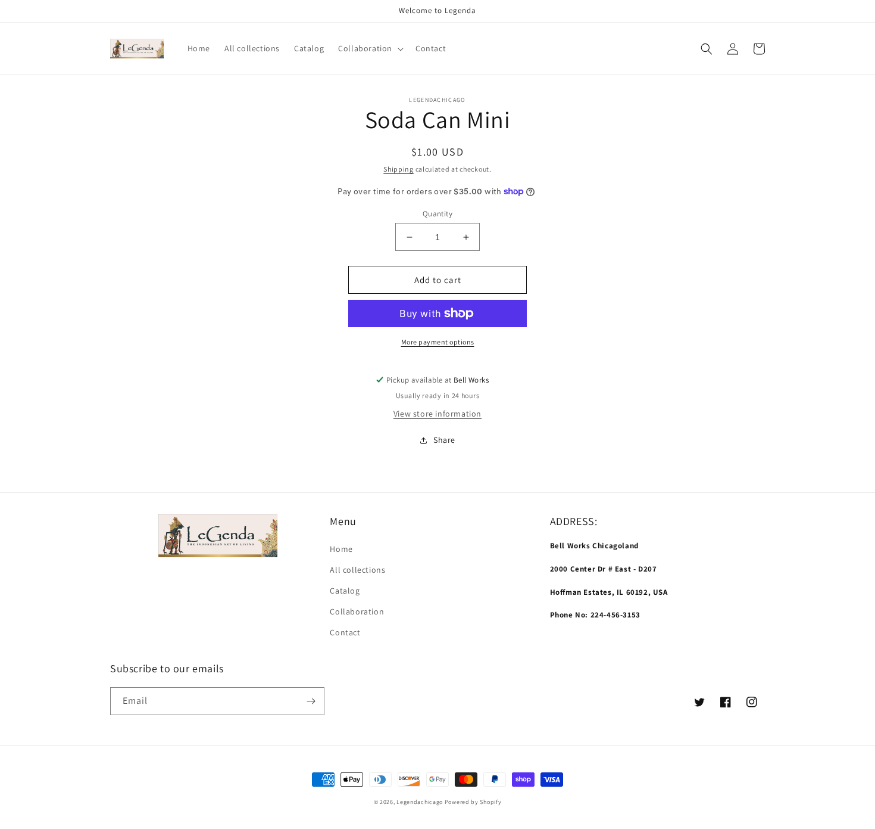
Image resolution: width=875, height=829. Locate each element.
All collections (357, 569)
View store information (437, 413)
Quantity (437, 214)
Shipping (398, 168)
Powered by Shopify (473, 802)
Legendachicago (419, 802)
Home (341, 549)
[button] (369, 48)
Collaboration (357, 611)
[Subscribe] (311, 701)
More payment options (437, 341)
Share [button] (444, 439)
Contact (345, 632)
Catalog (345, 590)
